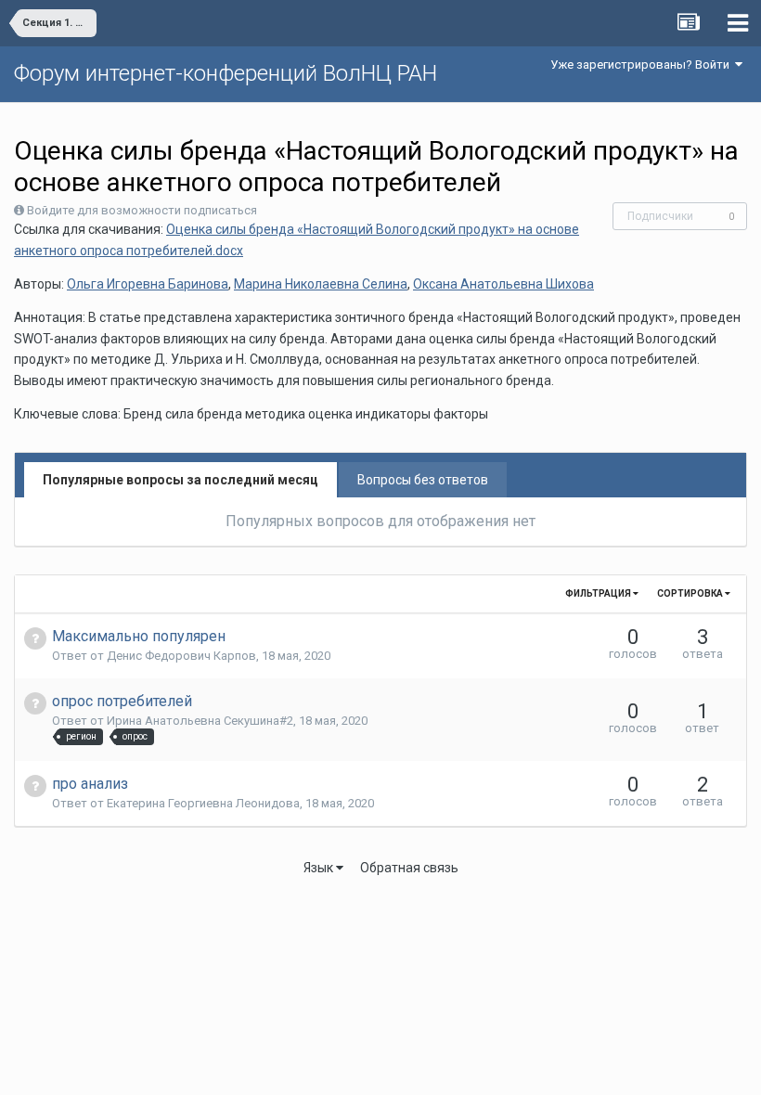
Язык (319, 867)
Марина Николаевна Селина (320, 284)
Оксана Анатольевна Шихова (503, 284)
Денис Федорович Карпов (181, 656)
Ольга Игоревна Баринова (147, 284)
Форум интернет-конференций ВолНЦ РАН (225, 73)
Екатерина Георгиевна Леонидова (203, 803)
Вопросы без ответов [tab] (422, 479)
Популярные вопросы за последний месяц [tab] (180, 479)
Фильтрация (599, 593)
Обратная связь (409, 867)
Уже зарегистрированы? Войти (642, 64)
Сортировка (691, 593)
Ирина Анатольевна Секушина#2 (200, 721)
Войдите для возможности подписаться (142, 210)
